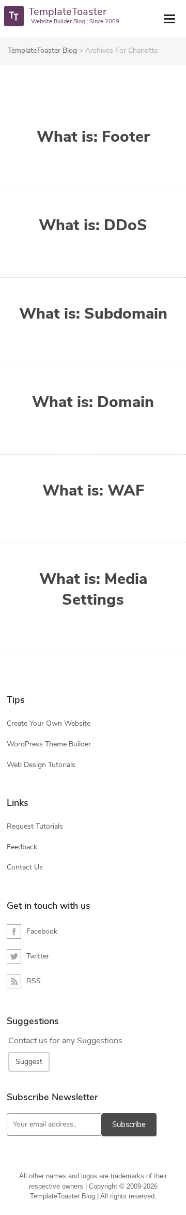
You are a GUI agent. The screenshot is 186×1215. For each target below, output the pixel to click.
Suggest (29, 1062)
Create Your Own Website (48, 723)
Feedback (22, 847)
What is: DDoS (93, 225)
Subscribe (129, 1124)
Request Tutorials (35, 826)
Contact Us (25, 867)
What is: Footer (93, 137)
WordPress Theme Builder (49, 744)
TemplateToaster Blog (42, 50)
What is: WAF (93, 491)
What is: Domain (93, 402)
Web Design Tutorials (41, 765)
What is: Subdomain (93, 314)
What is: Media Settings (93, 589)
